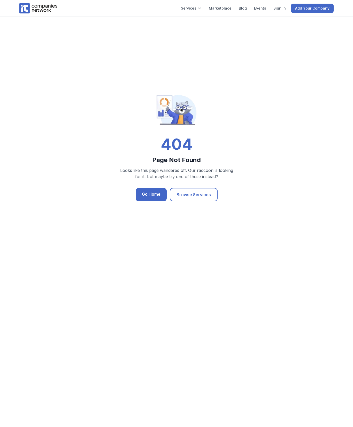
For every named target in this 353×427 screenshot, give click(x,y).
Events (260, 8)
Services (188, 8)
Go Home (151, 194)
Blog (243, 8)
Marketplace (220, 8)
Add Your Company (312, 8)
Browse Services (194, 194)
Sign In (279, 8)
